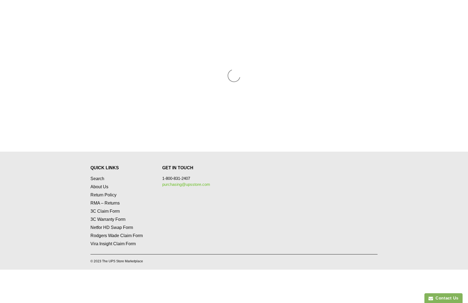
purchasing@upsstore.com (186, 184)
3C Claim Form (105, 211)
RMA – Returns (105, 203)
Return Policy (103, 195)
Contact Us (446, 298)
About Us (99, 186)
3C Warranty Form (107, 219)
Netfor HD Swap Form (111, 227)
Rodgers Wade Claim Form (116, 235)
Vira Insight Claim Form (113, 243)
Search (97, 178)
